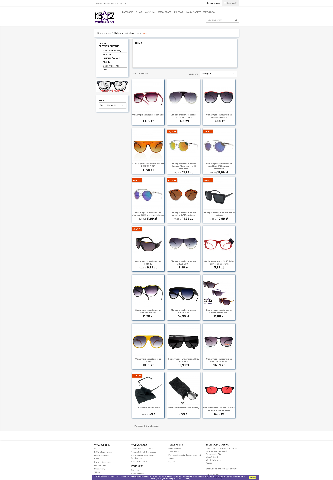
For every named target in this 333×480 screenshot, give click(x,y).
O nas (139, 12)
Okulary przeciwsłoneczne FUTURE (148, 262)
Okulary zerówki (111, 65)
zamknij (252, 477)
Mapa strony (99, 469)
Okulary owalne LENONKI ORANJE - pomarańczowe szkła (219, 408)
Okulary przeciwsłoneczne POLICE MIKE (183, 311)
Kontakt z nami (100, 465)
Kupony (171, 462)
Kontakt (178, 12)
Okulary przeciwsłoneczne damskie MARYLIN (219, 116)
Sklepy (97, 472)
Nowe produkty (137, 473)
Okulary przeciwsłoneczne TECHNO (148, 360)
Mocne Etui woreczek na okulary (183, 407)
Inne (105, 69)
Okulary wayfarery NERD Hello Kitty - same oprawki (219, 262)
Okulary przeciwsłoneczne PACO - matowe (219, 213)
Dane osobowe (174, 448)
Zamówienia (173, 451)
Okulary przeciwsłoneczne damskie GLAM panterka (183, 213)
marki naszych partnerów (200, 12)
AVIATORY (108, 54)
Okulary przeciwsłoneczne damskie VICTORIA (219, 360)
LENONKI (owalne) (111, 58)
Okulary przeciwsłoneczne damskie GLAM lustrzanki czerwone (183, 166)
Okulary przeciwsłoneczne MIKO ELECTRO (183, 360)
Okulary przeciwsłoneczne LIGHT (148, 115)
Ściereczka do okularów (148, 407)
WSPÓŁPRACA (164, 12)
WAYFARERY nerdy (112, 50)
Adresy (171, 458)
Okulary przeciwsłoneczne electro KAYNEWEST (219, 311)
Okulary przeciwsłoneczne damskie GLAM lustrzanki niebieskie (219, 166)
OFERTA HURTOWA (139, 461)
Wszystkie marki (112, 105)
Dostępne (218, 73)
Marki (102, 101)
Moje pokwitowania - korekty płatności (184, 455)
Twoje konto (175, 444)
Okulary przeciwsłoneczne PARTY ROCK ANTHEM (148, 164)
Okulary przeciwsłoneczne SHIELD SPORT (183, 262)
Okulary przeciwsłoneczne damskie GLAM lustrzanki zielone (148, 213)
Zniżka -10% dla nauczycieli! (143, 448)
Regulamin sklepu (101, 455)
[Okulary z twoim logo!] (112, 85)
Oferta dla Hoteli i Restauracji (143, 452)
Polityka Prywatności (103, 452)
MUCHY (106, 62)
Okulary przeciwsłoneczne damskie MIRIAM (148, 311)
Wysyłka (150, 12)
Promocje (135, 470)
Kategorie (127, 12)
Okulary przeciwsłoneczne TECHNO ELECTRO (183, 116)
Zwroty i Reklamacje (102, 462)
